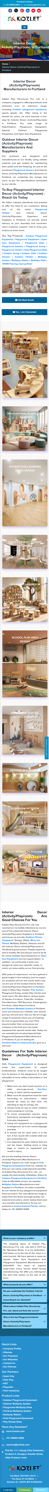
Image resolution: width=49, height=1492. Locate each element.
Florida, (34, 1206)
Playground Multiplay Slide (17, 1407)
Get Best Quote (25, 300)
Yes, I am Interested (25, 312)
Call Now (9, 1490)
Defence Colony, (19, 1042)
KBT (5, 1383)
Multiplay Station (20, 260)
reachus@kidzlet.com (36, 5)
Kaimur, (18, 1206)
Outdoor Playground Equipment (20, 1400)
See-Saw (42, 1089)
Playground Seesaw (23, 170)
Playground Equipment (27, 239)
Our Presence (10, 1356)
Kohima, (26, 1206)
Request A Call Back (47, 748)
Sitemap (7, 1352)
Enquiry (41, 1490)
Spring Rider (25, 264)
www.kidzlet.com (15, 1431)
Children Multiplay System (17, 1411)
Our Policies (9, 1366)
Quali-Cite (8, 1376)
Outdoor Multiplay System (19, 1008)
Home (5, 64)
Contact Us (9, 1363)
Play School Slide (12, 1422)
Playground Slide (34, 243)
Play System (37, 990)
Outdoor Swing (11, 253)
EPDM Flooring (10, 264)
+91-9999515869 (13, 5)
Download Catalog (25, 2)
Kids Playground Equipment (18, 1418)
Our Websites (10, 1359)
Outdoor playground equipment (29, 109)
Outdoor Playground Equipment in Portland (24, 1178)
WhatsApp (25, 1490)
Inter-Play (8, 1379)
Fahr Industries (11, 1390)
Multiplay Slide (38, 260)
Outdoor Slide (29, 253)
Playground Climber (12, 250)
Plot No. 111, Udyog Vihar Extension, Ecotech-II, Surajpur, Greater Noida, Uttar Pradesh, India (24, 1454)
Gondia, (32, 1042)
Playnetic (8, 1387)
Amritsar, (6, 1042)
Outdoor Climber (24, 257)
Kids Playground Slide (35, 250)
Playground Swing (35, 246)
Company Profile (12, 1348)
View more (24, 364)
